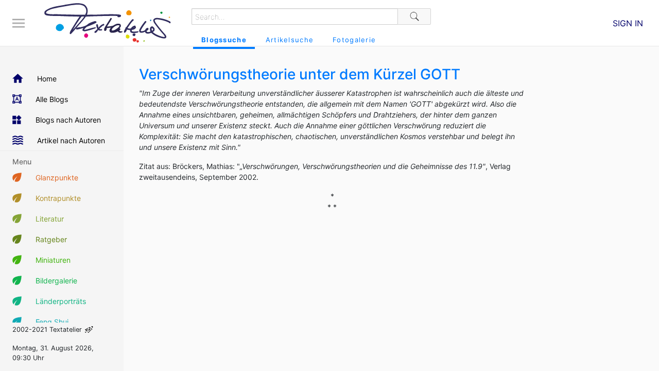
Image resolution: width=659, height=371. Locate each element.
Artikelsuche (290, 40)
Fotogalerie (354, 40)
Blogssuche (224, 40)
